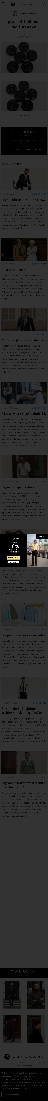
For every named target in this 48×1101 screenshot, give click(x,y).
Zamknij (42, 536)
